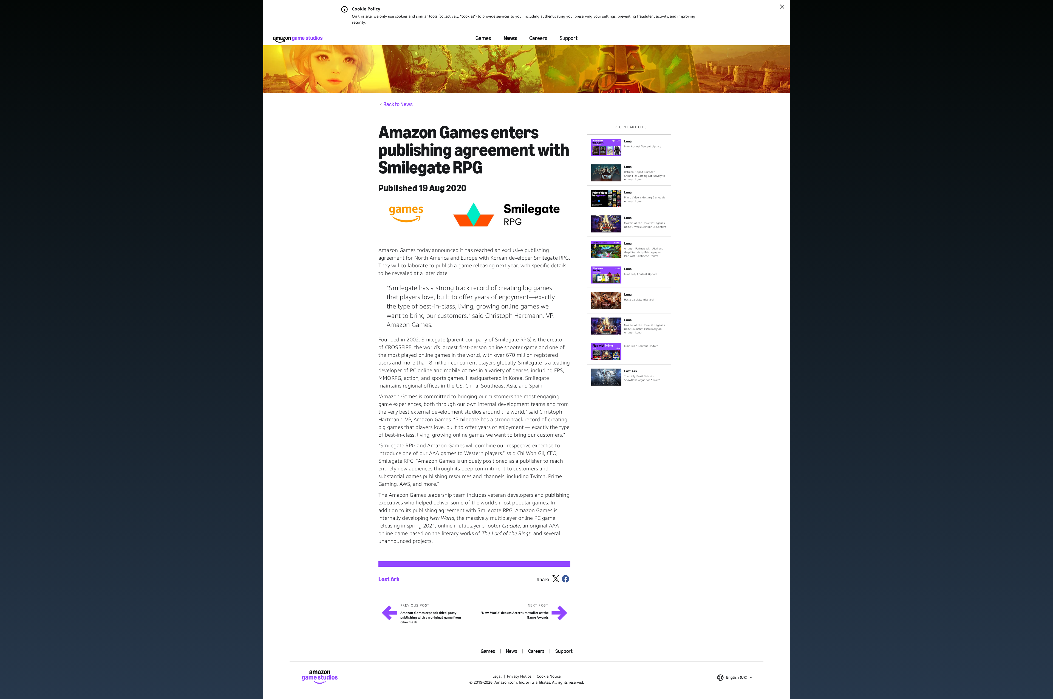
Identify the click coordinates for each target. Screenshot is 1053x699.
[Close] (782, 7)
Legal (497, 676)
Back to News (398, 104)
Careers (538, 38)
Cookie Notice (549, 676)
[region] (631, 257)
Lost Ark (389, 579)
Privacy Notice (519, 676)
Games (483, 38)
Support (569, 38)
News (510, 38)
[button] (734, 677)
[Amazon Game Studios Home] (297, 39)
